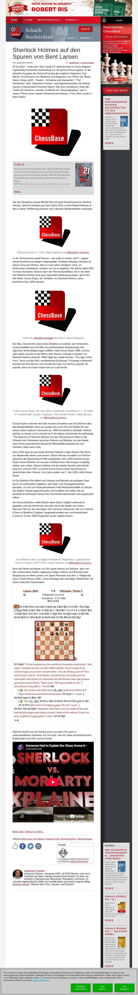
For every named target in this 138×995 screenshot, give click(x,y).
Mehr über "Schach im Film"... (28, 831)
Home (28, 20)
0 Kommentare (87, 63)
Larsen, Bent (30, 591)
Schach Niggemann (79, 861)
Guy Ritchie (39, 839)
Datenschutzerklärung (41, 980)
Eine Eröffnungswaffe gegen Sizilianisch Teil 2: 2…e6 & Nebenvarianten (116, 106)
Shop (14, 20)
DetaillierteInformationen (80, 987)
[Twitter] (30, 846)
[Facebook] (22, 846)
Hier (41, 978)
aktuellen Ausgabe (43, 338)
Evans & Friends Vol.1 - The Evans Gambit (116, 931)
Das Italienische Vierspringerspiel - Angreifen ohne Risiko (116, 854)
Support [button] (71, 20)
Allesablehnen (102, 987)
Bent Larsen (27, 839)
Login (119, 20)
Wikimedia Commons (77, 252)
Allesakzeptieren (124, 987)
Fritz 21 (19, 164)
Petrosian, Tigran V (71, 591)
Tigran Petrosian (84, 839)
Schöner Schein (21, 884)
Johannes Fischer (34, 870)
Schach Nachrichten (39, 33)
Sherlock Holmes (68, 839)
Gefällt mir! (74, 63)
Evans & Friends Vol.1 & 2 (116, 898)
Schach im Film (52, 839)
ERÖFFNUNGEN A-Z (48, 20)
